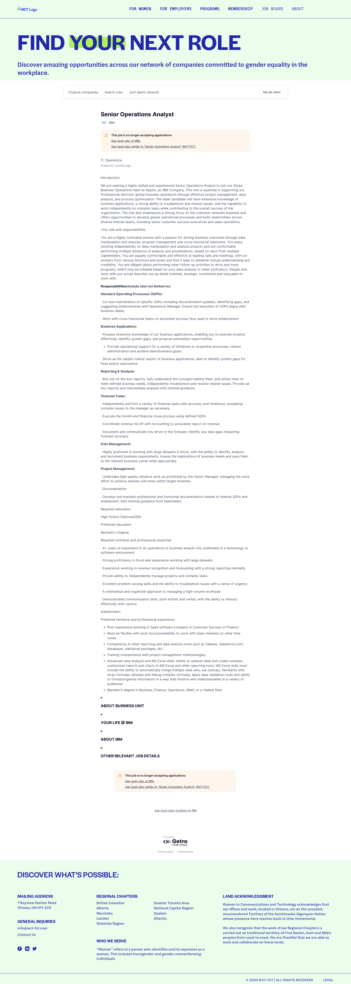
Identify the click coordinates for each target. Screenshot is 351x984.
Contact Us (26, 934)
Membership (240, 9)
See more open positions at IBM (176, 810)
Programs (210, 9)
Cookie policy (185, 851)
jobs (114, 92)
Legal (328, 979)
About (298, 9)
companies (83, 92)
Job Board (272, 9)
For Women (140, 9)
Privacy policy (166, 851)
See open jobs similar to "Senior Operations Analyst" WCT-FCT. (153, 146)
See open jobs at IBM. (126, 140)
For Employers (176, 9)
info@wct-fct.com (32, 928)
